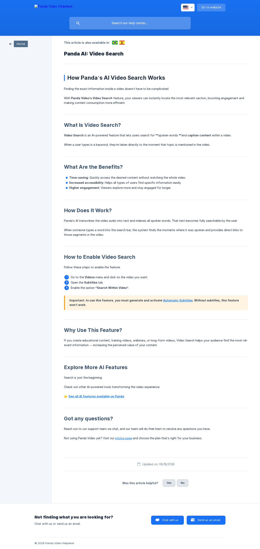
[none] (54, 7)
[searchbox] (130, 23)
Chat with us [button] (170, 520)
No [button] (182, 482)
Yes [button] (169, 482)
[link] (18, 44)
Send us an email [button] (209, 520)
